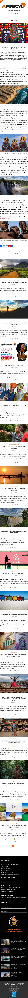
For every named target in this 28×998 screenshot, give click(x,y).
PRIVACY (21, 984)
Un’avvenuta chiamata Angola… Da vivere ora (14, 47)
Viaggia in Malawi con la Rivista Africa (14, 282)
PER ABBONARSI (12, 983)
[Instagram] (13, 13)
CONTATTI (7, 984)
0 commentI (18, 251)
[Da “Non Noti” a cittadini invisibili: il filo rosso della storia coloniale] (5, 974)
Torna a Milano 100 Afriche (14, 365)
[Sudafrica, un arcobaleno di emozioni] (14, 600)
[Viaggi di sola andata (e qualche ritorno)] (14, 433)
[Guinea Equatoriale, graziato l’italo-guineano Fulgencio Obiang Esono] (5, 942)
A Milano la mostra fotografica (14, 698)
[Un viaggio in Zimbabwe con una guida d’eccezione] (14, 517)
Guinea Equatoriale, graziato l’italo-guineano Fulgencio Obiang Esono (19, 941)
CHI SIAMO (6, 983)
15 (22, 846)
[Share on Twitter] (14, 253)
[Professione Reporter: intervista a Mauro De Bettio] (14, 727)
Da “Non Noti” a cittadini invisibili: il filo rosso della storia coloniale (18, 974)
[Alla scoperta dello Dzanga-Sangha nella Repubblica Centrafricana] (14, 769)
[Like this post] (10, 253)
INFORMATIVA (14, 986)
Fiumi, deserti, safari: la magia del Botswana (14, 489)
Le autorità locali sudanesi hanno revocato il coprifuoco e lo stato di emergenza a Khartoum (18, 966)
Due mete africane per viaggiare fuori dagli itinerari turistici (14, 655)
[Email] (17, 13)
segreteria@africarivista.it (14, 874)
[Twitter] (11, 13)
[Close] (1, 1)
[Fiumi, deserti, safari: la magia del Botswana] (14, 475)
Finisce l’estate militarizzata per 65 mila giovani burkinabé (18, 957)
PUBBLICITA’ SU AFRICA (14, 984)
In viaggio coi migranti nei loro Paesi (14, 406)
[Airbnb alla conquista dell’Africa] (14, 560)
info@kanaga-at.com (5, 218)
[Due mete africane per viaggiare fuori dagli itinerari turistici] (14, 641)
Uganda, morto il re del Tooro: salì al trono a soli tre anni (18, 949)
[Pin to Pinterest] (15, 253)
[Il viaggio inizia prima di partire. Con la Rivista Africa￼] (14, 812)
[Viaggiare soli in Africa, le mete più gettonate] (14, 309)
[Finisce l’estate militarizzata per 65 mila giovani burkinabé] (5, 958)
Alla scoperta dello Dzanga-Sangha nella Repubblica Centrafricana (14, 784)
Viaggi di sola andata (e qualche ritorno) (14, 447)
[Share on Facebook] (12, 253)
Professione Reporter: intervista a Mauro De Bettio (14, 741)
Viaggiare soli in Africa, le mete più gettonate (14, 323)
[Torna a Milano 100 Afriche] (14, 351)
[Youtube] (15, 13)
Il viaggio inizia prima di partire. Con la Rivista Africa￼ (14, 826)
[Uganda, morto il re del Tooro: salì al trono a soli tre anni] (5, 950)
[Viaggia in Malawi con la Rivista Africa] (14, 268)
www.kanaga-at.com (12, 216)
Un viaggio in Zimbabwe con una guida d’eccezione (14, 532)
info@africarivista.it (9, 872)
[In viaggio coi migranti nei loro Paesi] (14, 392)
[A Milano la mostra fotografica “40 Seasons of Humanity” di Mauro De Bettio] (14, 683)
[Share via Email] (17, 253)
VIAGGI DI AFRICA (20, 983)
